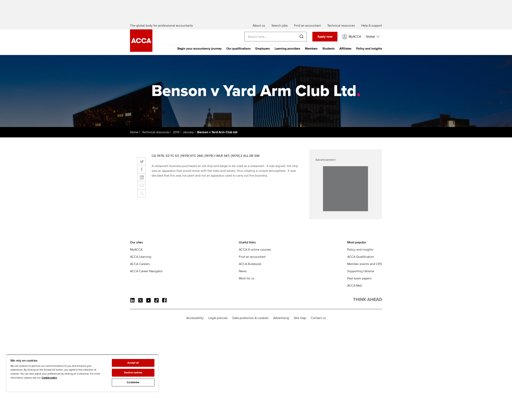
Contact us (318, 318)
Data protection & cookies (250, 318)
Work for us (246, 278)
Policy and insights (369, 48)
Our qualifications (238, 48)
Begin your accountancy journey (199, 48)
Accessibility (195, 318)
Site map (300, 318)
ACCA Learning (140, 257)
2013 (176, 132)
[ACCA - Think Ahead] (141, 51)
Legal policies (218, 318)
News (243, 271)
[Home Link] (367, 300)
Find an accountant (252, 257)
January (188, 132)
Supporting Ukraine (360, 271)
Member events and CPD (364, 264)
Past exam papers (359, 278)
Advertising (281, 318)
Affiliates (345, 48)
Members (311, 48)
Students (328, 48)
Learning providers (287, 48)
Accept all (133, 362)
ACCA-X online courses (255, 250)
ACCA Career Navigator (146, 271)
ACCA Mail (354, 286)
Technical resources (155, 132)
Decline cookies (133, 372)
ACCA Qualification (360, 257)
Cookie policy (49, 377)
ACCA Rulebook (250, 264)
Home (134, 132)
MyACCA (136, 250)
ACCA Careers (140, 264)
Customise (133, 382)
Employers (262, 48)
